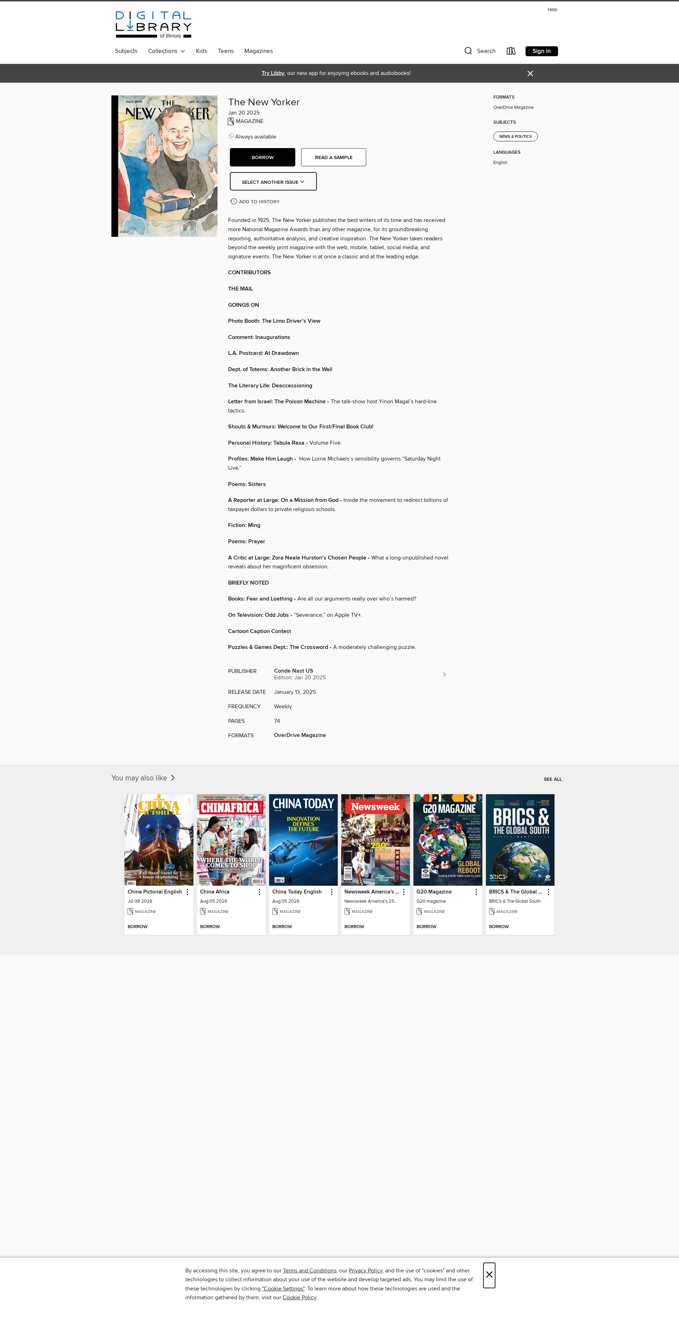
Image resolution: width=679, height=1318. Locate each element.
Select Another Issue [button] (271, 182)
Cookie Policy (299, 1297)
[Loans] (511, 52)
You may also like (140, 778)
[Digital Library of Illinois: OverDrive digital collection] (154, 24)
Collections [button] (164, 51)
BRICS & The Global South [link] (517, 892)
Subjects (126, 51)
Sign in (542, 51)
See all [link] (553, 779)
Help (552, 9)
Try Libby (273, 73)
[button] (479, 52)
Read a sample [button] (334, 157)
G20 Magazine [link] (434, 892)
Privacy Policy (365, 1270)
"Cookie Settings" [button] (283, 1288)
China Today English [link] (297, 892)
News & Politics (515, 136)
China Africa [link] (215, 892)
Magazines (258, 51)
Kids (201, 51)
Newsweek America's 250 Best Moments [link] (372, 892)
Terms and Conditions (309, 1270)
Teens (226, 51)
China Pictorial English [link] (155, 892)
